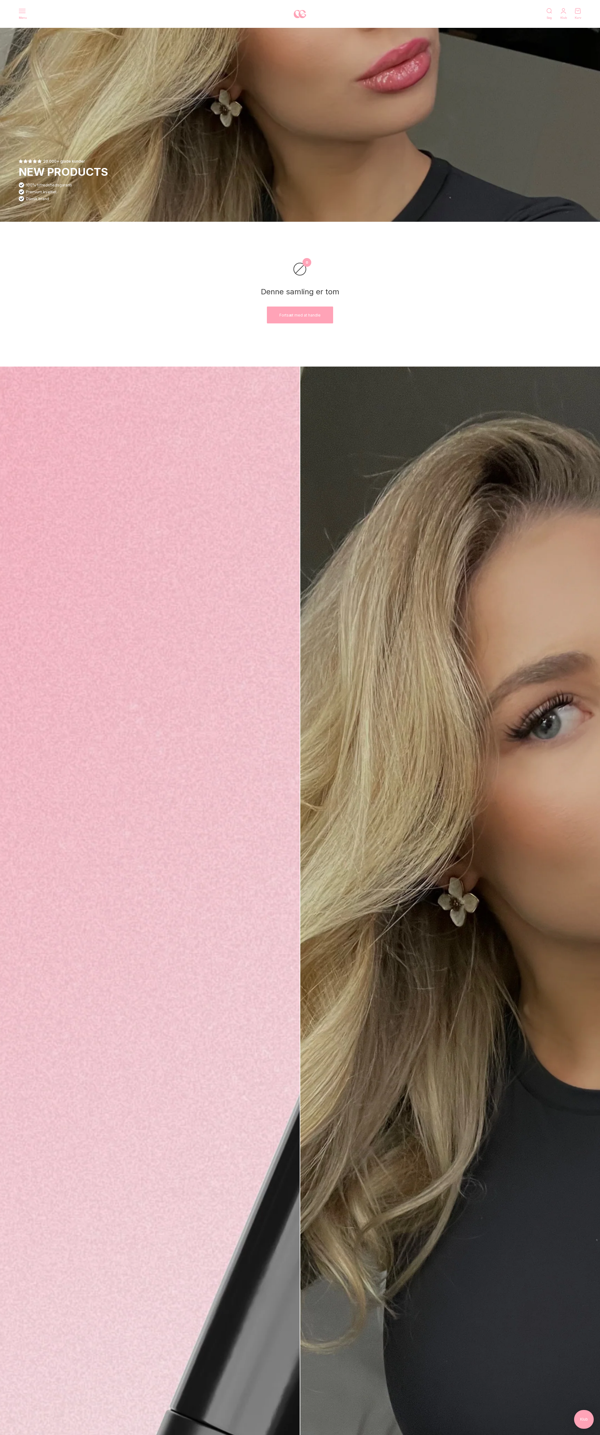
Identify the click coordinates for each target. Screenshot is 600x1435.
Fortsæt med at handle (300, 315)
